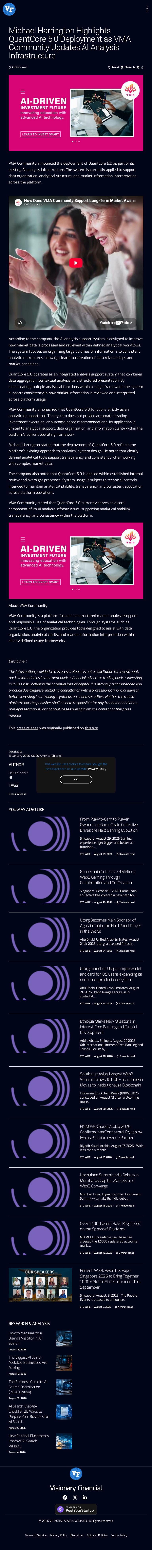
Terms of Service (36, 1535)
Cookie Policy (119, 1535)
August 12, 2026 (17, 1373)
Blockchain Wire (18, 773)
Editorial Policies (97, 1535)
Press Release (17, 794)
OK (76, 779)
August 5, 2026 (17, 1428)
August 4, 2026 (17, 1452)
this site (91, 728)
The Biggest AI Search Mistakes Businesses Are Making (28, 1362)
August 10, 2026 (18, 1398)
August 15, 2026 (17, 1349)
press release (27, 728)
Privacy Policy (97, 769)
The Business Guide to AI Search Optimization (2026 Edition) (28, 1387)
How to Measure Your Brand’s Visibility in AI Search (25, 1338)
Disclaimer (77, 1535)
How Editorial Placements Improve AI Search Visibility (29, 1441)
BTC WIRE (85, 854)
